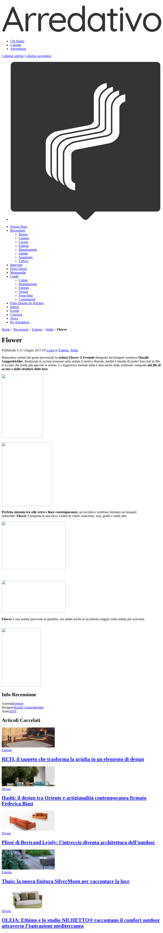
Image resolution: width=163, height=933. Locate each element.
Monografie (18, 272)
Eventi (14, 311)
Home (6, 329)
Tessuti (23, 291)
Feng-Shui (26, 295)
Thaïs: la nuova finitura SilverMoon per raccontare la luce (65, 881)
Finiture (24, 288)
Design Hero (18, 226)
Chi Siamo (17, 41)
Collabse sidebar (13, 56)
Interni (14, 307)
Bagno (23, 234)
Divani (6, 789)
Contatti (15, 45)
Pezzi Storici (18, 269)
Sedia (49, 329)
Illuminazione (28, 249)
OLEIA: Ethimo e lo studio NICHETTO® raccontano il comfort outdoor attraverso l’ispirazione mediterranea (81, 923)
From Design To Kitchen (27, 303)
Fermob (18, 703)
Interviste (16, 265)
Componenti (27, 299)
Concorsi (16, 314)
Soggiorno (26, 257)
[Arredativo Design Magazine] (81, 30)
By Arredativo (19, 322)
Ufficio (23, 261)
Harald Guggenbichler (29, 707)
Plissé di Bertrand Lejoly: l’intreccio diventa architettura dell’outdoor (78, 842)
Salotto (23, 253)
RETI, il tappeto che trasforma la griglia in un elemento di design (73, 759)
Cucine (23, 242)
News (14, 318)
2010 (12, 711)
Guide (14, 276)
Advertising (18, 49)
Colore (23, 280)
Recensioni (17, 230)
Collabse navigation (38, 56)
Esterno (24, 246)
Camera (24, 238)
